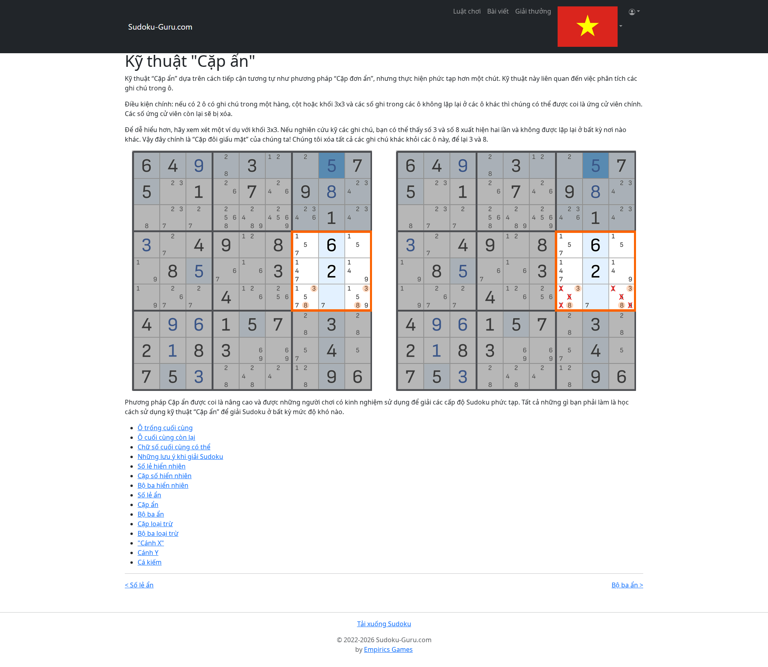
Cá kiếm (150, 562)
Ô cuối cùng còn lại (166, 437)
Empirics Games (388, 649)
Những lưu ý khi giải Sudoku (180, 456)
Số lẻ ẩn (149, 495)
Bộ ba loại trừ (158, 533)
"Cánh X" (151, 543)
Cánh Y (148, 552)
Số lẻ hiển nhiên (162, 466)
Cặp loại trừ (155, 523)
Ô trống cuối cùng (165, 427)
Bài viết (498, 11)
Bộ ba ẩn (151, 514)
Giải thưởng (533, 11)
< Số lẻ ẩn (139, 585)
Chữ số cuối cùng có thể (174, 447)
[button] (590, 26)
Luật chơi (467, 11)
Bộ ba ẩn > (627, 585)
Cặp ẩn (148, 504)
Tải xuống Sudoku (384, 623)
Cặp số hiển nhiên (165, 475)
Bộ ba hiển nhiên (163, 485)
